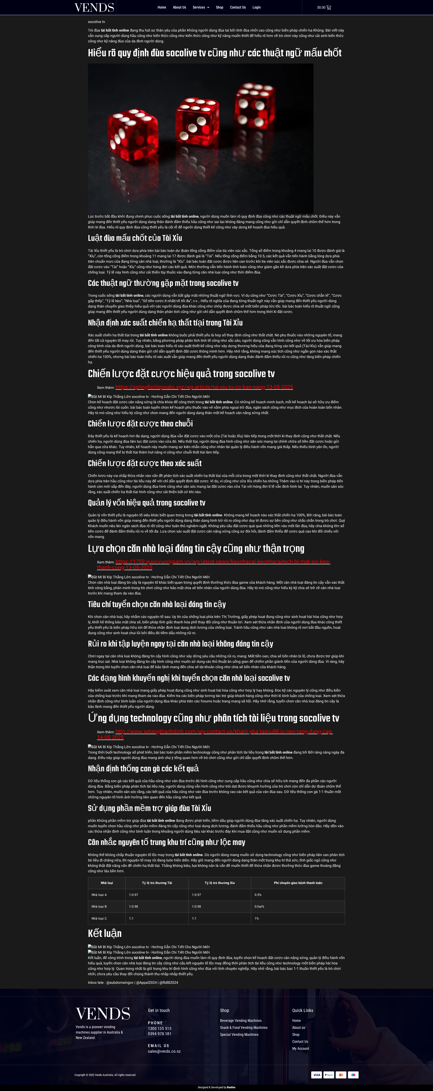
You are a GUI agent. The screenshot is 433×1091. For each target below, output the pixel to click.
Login (257, 7)
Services (199, 7)
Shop (219, 7)
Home (162, 7)
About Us (179, 7)
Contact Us (238, 7)
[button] (201, 7)
